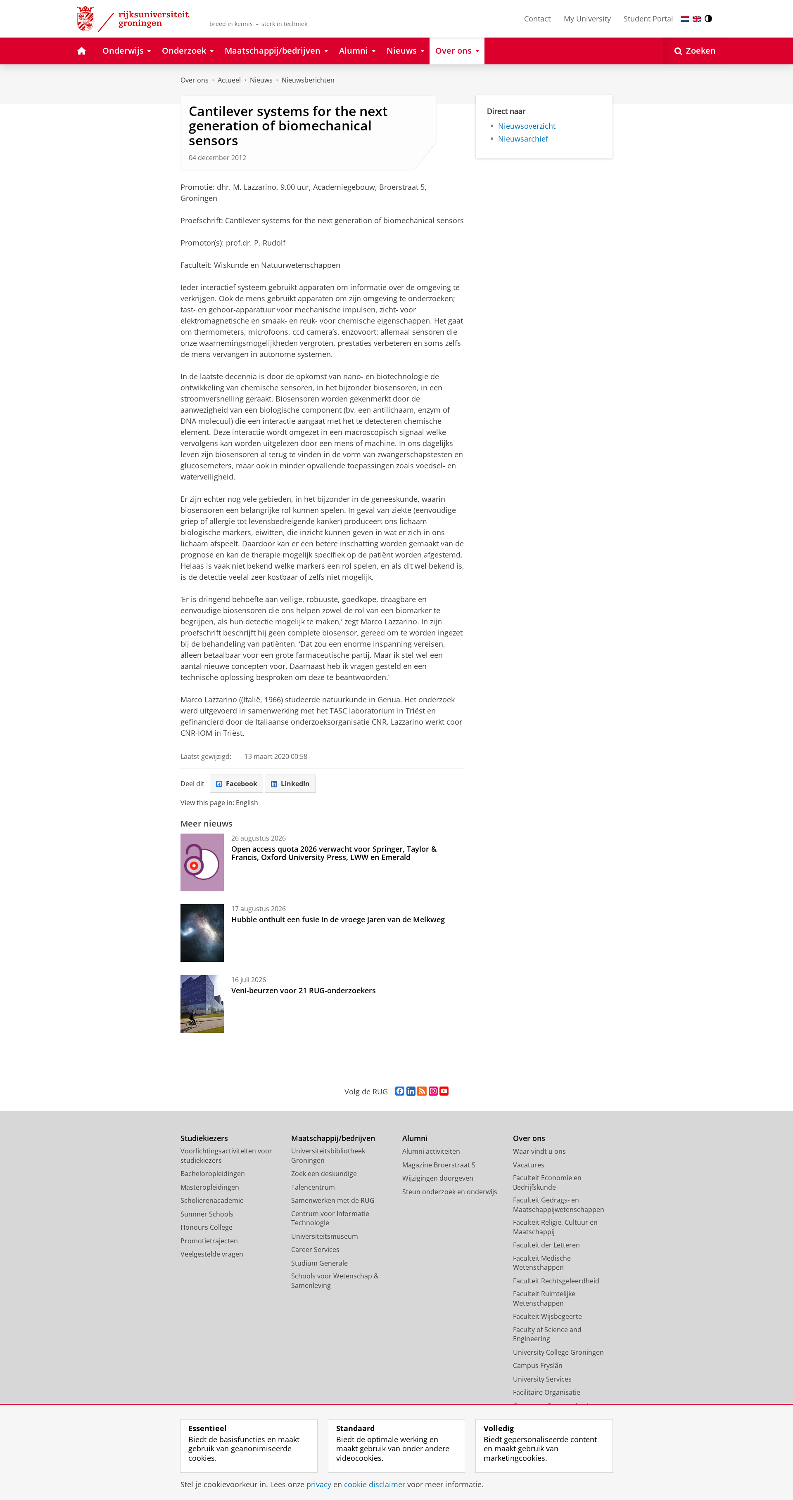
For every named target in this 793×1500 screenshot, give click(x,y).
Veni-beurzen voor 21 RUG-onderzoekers (303, 990)
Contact (537, 19)
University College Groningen (558, 1352)
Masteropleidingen (209, 1187)
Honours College (206, 1227)
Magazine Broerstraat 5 (438, 1164)
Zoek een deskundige (324, 1173)
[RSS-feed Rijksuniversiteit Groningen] (422, 1091)
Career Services (315, 1249)
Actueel (229, 80)
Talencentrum (313, 1187)
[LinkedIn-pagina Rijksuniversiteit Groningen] (410, 1091)
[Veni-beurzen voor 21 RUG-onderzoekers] (202, 1004)
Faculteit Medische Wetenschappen (542, 1263)
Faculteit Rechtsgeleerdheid (556, 1280)
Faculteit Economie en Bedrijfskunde (547, 1182)
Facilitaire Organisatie (546, 1392)
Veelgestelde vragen (211, 1254)
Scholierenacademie (212, 1200)
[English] (697, 19)
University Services (542, 1379)
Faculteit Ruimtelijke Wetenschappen (544, 1298)
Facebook (241, 783)
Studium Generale (319, 1263)
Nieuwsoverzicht (527, 126)
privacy (318, 1484)
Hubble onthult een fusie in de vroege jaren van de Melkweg (338, 919)
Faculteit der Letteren (546, 1245)
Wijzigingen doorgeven (437, 1178)
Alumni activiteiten (431, 1151)
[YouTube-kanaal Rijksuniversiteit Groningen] (444, 1091)
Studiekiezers (204, 1138)
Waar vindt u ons (539, 1151)
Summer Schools (206, 1214)
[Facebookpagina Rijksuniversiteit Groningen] (399, 1091)
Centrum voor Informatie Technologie (330, 1218)
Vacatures (528, 1164)
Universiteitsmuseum (324, 1236)
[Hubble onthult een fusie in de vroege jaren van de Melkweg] (202, 933)
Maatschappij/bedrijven (333, 1138)
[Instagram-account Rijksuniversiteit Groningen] (433, 1091)
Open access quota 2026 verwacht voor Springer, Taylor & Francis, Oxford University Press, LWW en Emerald (334, 853)
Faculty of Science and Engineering (547, 1334)
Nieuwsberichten (308, 80)
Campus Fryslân (538, 1365)
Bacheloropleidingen (212, 1173)
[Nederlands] (685, 19)
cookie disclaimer (374, 1484)
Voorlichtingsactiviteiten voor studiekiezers (226, 1155)
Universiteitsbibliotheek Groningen (328, 1155)
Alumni (414, 1138)
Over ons (194, 80)
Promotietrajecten (209, 1240)
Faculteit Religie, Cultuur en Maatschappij (555, 1227)
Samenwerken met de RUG (333, 1200)
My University (587, 19)
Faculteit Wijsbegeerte (547, 1316)
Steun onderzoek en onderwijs (449, 1191)
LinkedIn (295, 783)
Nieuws (261, 80)
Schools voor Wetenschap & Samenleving (335, 1280)
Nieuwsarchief (523, 139)
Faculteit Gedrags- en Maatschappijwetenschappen (558, 1204)
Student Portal (648, 19)
